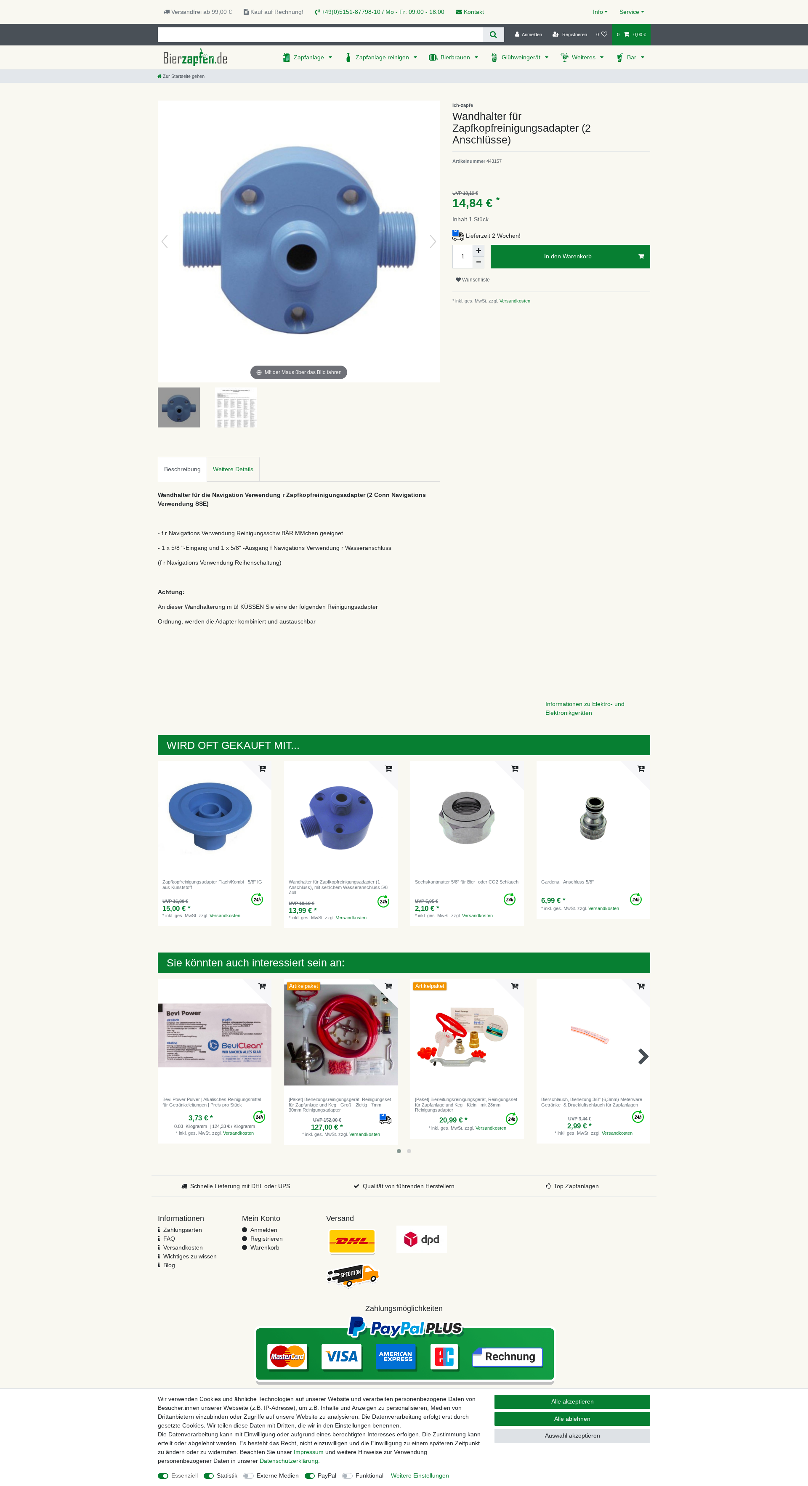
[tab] (182, 469)
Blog (169, 1265)
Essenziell (184, 1475)
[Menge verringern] (478, 262)
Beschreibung (182, 469)
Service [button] (629, 11)
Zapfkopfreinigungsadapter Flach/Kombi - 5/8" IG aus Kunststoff (212, 884)
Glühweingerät (522, 57)
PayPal (327, 1475)
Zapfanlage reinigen (383, 57)
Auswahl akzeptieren (572, 1435)
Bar (632, 57)
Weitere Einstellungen (420, 1475)
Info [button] (598, 11)
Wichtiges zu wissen (190, 1256)
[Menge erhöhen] (478, 251)
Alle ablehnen (572, 1418)
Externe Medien (278, 1475)
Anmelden (263, 1229)
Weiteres (584, 57)
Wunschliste (475, 280)
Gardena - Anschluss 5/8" (567, 881)
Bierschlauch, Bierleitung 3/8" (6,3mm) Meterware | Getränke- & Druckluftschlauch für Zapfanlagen (593, 1102)
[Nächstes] (433, 241)
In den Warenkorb (568, 256)
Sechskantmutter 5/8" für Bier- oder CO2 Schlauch (466, 881)
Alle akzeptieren (572, 1401)
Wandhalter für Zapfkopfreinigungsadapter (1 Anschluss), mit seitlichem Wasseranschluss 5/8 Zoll (338, 887)
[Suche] (493, 34)
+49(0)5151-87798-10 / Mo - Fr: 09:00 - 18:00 (382, 11)
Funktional (369, 1475)
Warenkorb (264, 1247)
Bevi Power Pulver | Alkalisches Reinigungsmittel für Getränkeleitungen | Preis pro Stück (211, 1102)
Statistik (227, 1475)
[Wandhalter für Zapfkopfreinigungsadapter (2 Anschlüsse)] (179, 408)
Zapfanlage (310, 57)
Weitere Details (233, 469)
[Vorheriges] (164, 241)
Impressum (309, 1452)
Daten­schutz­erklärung (289, 1460)
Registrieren (266, 1238)
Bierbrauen (456, 57)
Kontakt (473, 11)
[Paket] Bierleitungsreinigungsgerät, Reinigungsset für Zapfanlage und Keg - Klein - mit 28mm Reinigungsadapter (466, 1104)
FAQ (169, 1238)
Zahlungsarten (182, 1229)
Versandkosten (514, 300)
